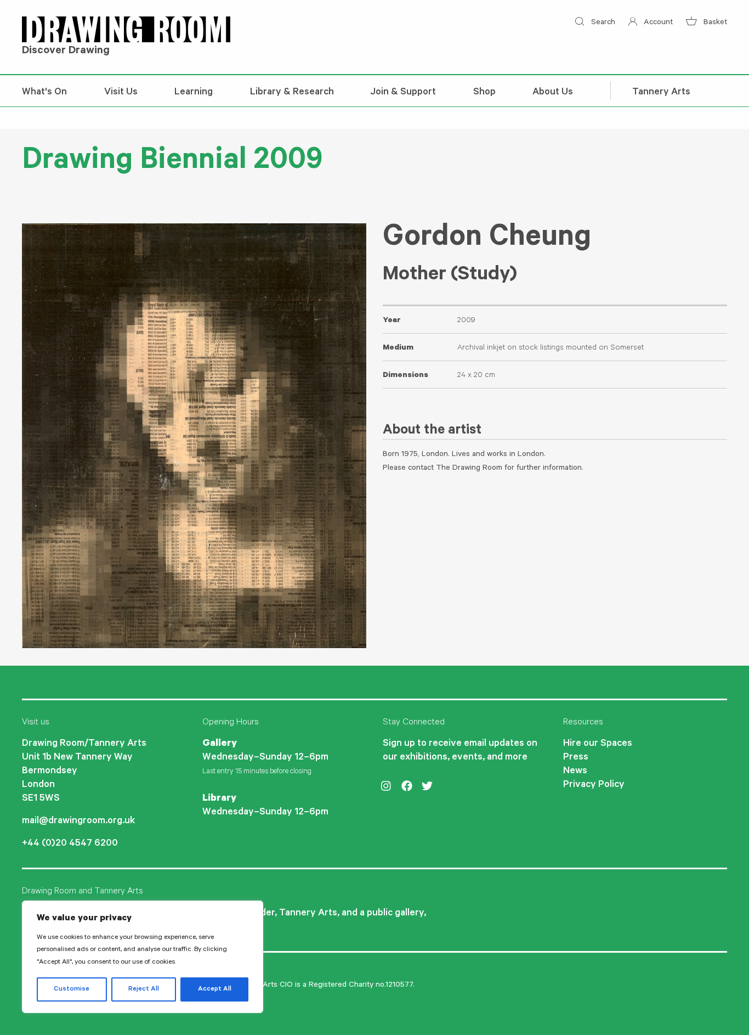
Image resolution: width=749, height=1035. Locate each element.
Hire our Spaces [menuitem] (597, 744)
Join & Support (403, 92)
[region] (142, 957)
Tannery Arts (661, 92)
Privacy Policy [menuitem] (594, 785)
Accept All (214, 989)
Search (602, 23)
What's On (44, 92)
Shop (484, 92)
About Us (552, 92)
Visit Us (121, 92)
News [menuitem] (575, 771)
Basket (714, 23)
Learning (193, 92)
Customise (71, 989)
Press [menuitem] (575, 757)
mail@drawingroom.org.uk (78, 821)
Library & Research (292, 92)
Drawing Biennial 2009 (172, 163)
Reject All (143, 989)
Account (657, 23)
